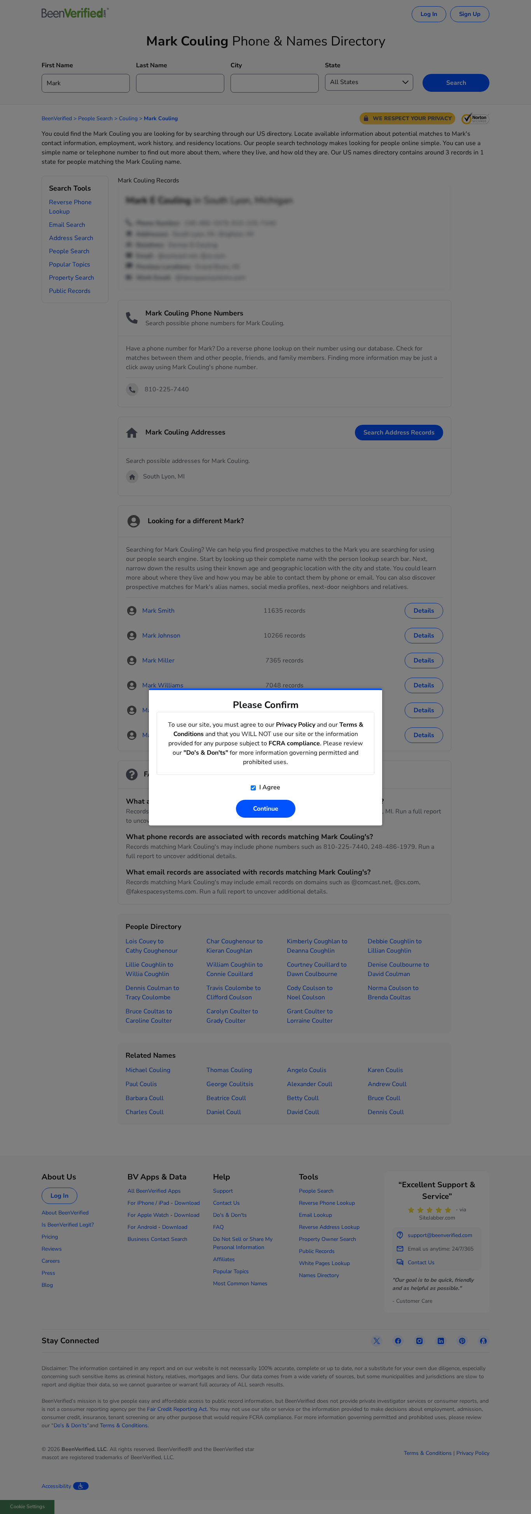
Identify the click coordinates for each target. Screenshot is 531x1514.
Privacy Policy (295, 724)
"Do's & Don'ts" (205, 752)
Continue (265, 808)
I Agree (269, 787)
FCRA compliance (294, 743)
